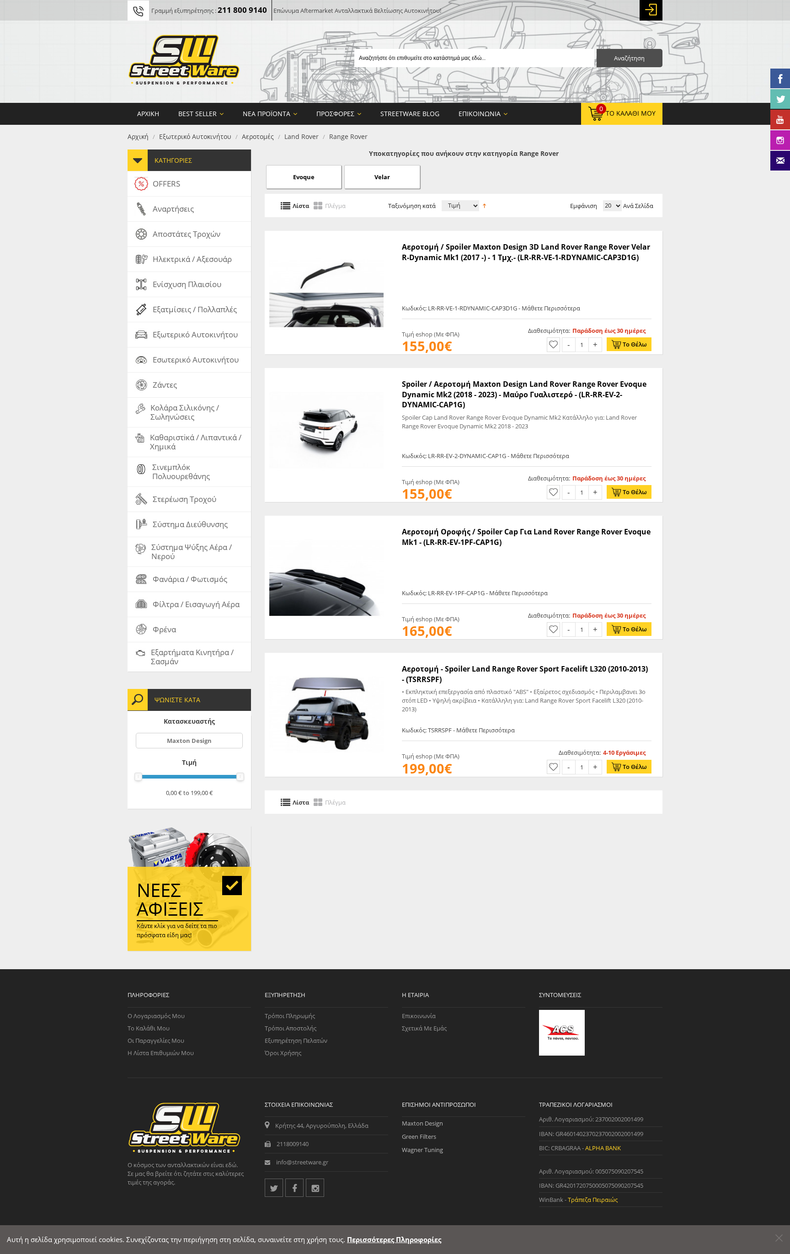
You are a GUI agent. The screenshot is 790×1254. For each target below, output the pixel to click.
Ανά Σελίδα (637, 206)
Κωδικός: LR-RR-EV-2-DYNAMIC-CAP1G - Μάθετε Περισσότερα (485, 456)
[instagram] (315, 1188)
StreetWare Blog (409, 113)
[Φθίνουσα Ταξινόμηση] (484, 204)
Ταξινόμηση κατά (412, 206)
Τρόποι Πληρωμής (290, 1016)
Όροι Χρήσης (283, 1053)
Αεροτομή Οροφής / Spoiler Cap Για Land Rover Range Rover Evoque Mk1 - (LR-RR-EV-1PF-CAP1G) (526, 537)
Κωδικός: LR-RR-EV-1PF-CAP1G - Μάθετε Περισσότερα (475, 593)
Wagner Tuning (422, 1150)
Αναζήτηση (629, 58)
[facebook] (294, 1188)
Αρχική (138, 136)
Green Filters (419, 1136)
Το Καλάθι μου (149, 1028)
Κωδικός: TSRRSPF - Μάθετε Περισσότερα (458, 730)
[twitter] (274, 1188)
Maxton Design (189, 740)
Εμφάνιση (583, 206)
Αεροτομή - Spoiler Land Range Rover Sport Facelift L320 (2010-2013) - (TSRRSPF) (525, 674)
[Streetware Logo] (184, 62)
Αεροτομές (258, 136)
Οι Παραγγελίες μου (156, 1040)
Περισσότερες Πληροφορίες (394, 1239)
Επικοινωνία (419, 1016)
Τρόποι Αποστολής (290, 1028)
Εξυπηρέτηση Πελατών (296, 1040)
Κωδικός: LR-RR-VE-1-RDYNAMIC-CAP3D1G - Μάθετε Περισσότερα (491, 308)
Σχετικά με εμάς (424, 1028)
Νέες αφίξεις (170, 899)
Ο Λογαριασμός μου (156, 1016)
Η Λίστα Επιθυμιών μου (161, 1053)
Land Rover (301, 136)
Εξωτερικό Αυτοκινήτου (195, 136)
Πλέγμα (335, 205)
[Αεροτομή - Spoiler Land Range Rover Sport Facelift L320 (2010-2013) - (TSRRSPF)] (326, 657)
